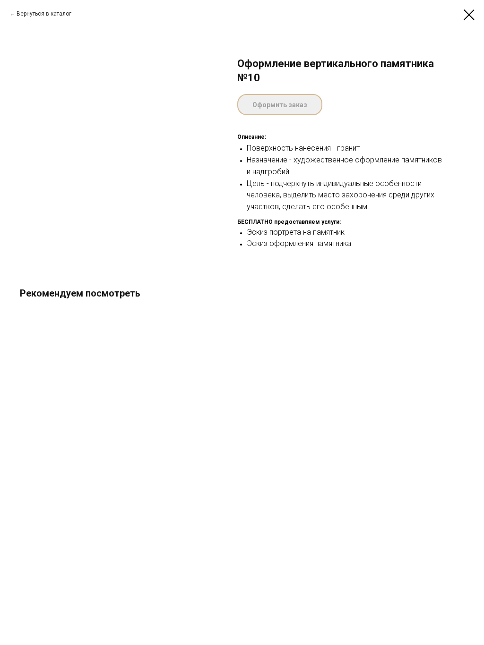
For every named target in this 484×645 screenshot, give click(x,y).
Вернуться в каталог (44, 13)
